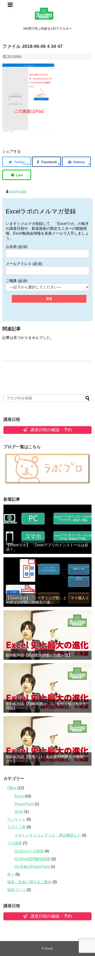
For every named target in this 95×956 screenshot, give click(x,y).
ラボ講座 (14, 843)
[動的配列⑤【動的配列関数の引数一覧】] (47, 635)
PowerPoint (24, 804)
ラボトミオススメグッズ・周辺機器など (48, 835)
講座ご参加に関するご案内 (29, 882)
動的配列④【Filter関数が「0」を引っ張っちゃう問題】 (46, 706)
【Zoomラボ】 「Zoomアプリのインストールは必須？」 (47, 547)
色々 (11, 874)
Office (12, 788)
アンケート (16, 819)
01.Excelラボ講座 (29, 851)
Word (19, 812)
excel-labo (18, 191)
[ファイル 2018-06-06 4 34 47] (76, 162)
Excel (19, 796)
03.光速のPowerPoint (32, 867)
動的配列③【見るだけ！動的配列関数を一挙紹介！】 (44, 759)
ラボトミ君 (16, 827)
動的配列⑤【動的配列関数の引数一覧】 (39, 655)
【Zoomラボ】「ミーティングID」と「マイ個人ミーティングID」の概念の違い (47, 600)
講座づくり (16, 890)
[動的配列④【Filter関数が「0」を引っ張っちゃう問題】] (47, 688)
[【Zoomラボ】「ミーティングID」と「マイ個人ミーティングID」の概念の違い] (47, 582)
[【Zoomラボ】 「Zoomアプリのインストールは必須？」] (47, 529)
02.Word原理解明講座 (32, 859)
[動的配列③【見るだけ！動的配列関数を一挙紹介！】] (47, 741)
